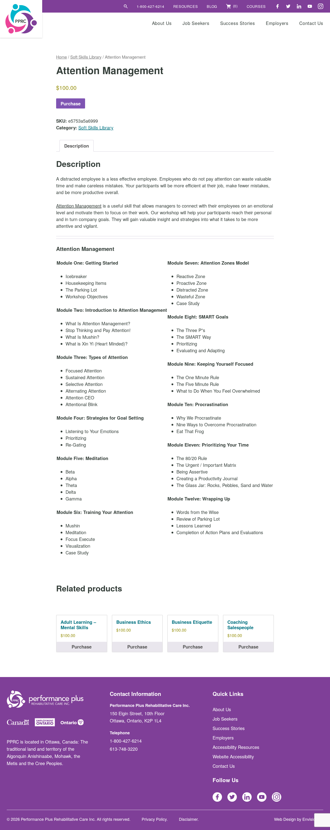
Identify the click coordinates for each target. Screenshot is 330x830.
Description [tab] (76, 145)
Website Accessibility (233, 756)
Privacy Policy (154, 819)
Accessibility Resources (236, 747)
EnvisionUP (312, 819)
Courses (256, 6)
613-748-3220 (124, 749)
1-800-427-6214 (150, 6)
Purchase (71, 103)
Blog (212, 6)
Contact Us (311, 23)
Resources (185, 6)
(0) (235, 6)
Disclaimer (188, 819)
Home (61, 57)
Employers (277, 23)
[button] (126, 6)
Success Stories (237, 23)
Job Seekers (196, 23)
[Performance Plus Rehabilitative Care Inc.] (21, 19)
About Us (162, 23)
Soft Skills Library (85, 57)
